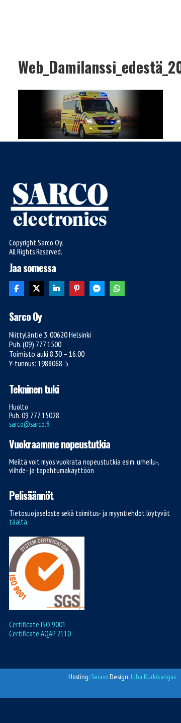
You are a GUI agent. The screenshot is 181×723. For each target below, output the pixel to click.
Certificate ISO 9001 (37, 624)
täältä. (19, 522)
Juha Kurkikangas (153, 676)
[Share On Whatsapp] (117, 288)
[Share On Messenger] (97, 288)
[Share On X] (36, 288)
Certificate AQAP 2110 (40, 633)
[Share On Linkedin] (56, 288)
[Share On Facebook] (16, 288)
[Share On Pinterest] (76, 288)
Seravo (99, 676)
